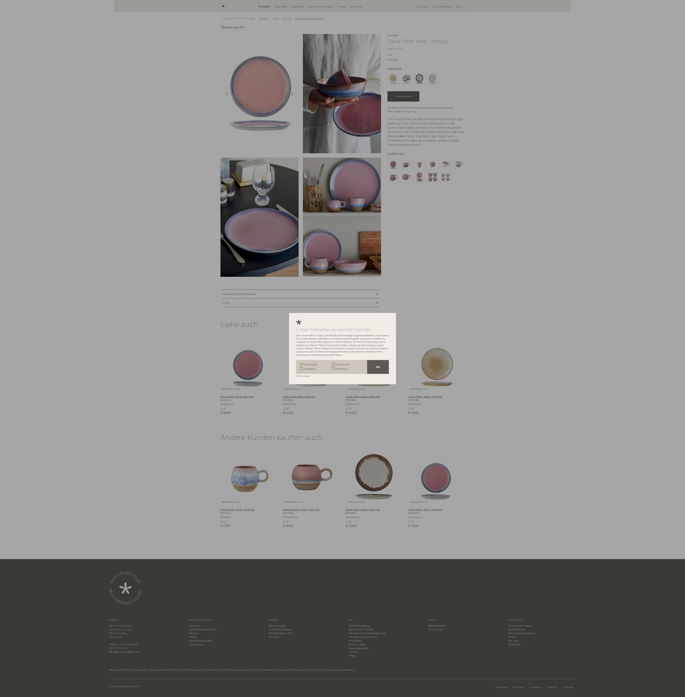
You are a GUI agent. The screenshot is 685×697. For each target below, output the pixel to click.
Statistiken (310, 368)
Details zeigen (303, 376)
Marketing (341, 368)
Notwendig (310, 364)
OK (378, 367)
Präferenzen (342, 364)
